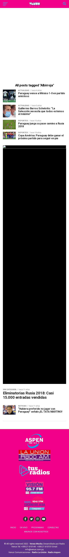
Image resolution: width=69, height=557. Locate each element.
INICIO (13, 527)
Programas (37, 527)
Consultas (53, 527)
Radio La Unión (39, 552)
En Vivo (23, 527)
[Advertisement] (34, 46)
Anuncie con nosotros (36, 531)
